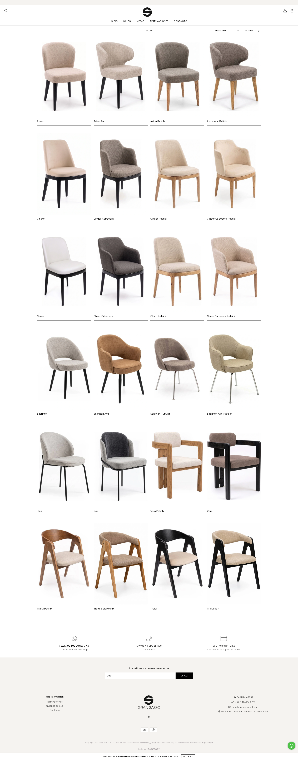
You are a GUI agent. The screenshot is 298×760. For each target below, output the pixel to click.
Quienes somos (54, 705)
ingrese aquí (207, 743)
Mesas (140, 21)
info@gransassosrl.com (245, 707)
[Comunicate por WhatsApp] (291, 746)
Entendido (188, 756)
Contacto (180, 21)
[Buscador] (6, 11)
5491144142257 (245, 697)
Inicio (114, 21)
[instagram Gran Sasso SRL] (149, 717)
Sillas (127, 21)
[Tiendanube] (150, 743)
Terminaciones (159, 21)
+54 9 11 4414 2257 (245, 702)
